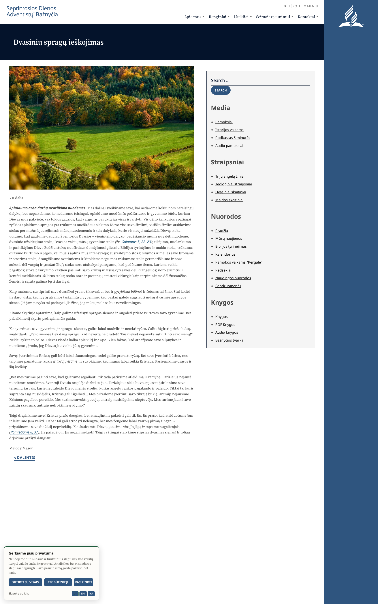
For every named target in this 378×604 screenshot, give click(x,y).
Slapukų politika (19, 593)
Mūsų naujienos (228, 238)
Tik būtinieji (58, 582)
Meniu (312, 6)
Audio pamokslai (229, 145)
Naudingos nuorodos (233, 277)
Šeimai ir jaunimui (273, 16)
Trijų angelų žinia (229, 176)
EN (83, 593)
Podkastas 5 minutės (232, 137)
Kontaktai (306, 16)
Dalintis (26, 458)
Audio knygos (226, 332)
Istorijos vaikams (229, 129)
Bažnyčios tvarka (229, 340)
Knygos (221, 316)
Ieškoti (294, 6)
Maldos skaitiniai (229, 200)
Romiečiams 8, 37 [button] (24, 432)
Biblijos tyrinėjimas (231, 246)
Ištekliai (241, 16)
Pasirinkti (83, 582)
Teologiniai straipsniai (233, 184)
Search (221, 90)
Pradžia (221, 230)
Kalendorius (225, 254)
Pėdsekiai (223, 270)
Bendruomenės (228, 285)
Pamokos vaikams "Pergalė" (238, 262)
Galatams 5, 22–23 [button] (136, 241)
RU (91, 593)
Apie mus (192, 16)
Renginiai (217, 16)
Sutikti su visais (25, 582)
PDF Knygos (225, 324)
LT (75, 593)
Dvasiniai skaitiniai (230, 192)
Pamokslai (224, 122)
